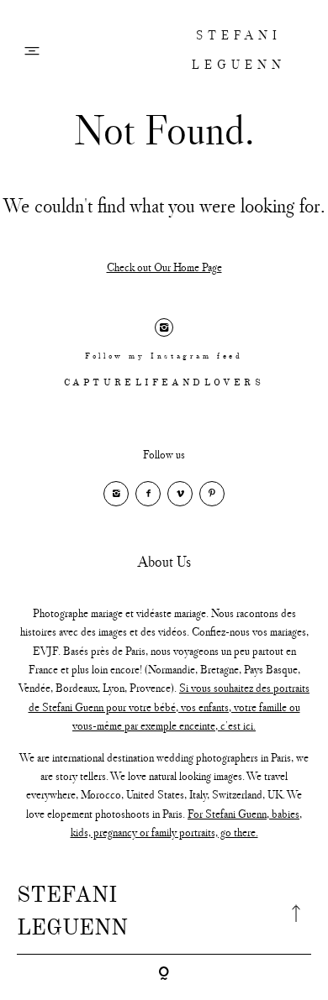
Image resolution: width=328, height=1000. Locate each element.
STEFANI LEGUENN (239, 49)
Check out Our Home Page (164, 267)
